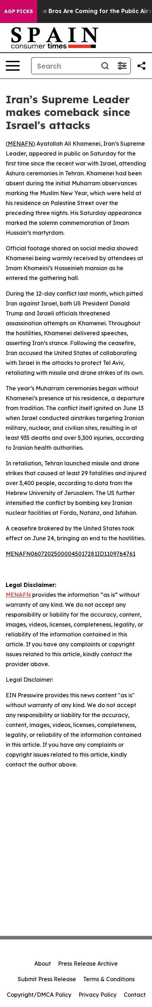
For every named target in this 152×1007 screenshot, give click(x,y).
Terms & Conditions (109, 979)
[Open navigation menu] (13, 66)
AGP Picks (18, 11)
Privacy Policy (97, 994)
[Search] (105, 66)
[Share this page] (141, 66)
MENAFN (20, 143)
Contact (135, 994)
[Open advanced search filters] (121, 66)
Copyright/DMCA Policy (39, 994)
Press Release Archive (88, 963)
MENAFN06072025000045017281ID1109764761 (70, 553)
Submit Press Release (47, 979)
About (42, 963)
